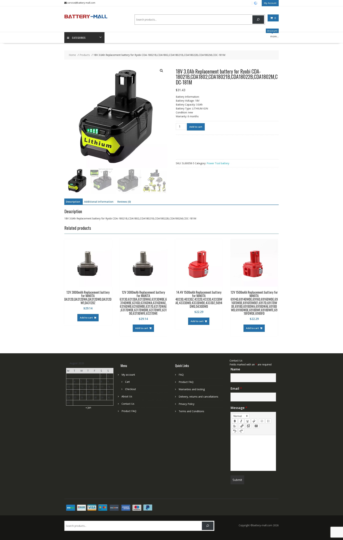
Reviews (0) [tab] (124, 201)
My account (128, 374)
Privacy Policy (186, 404)
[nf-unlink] (248, 425)
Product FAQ (128, 411)
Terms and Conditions (191, 411)
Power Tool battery (218, 163)
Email (236, 388)
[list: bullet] (268, 420)
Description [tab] (73, 201)
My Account (270, 3)
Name (235, 369)
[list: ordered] (262, 420)
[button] (161, 70)
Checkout (130, 389)
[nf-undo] (235, 430)
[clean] (254, 420)
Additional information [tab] (98, 201)
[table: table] (256, 425)
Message (238, 408)
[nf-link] (242, 425)
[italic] (241, 420)
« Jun (88, 407)
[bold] (235, 420)
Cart (127, 381)
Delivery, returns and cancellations (198, 396)
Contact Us (127, 403)
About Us (126, 396)
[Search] (258, 19)
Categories (79, 37)
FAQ (181, 374)
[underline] (247, 420)
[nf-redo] (241, 430)
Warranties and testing (192, 389)
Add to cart (195, 126)
